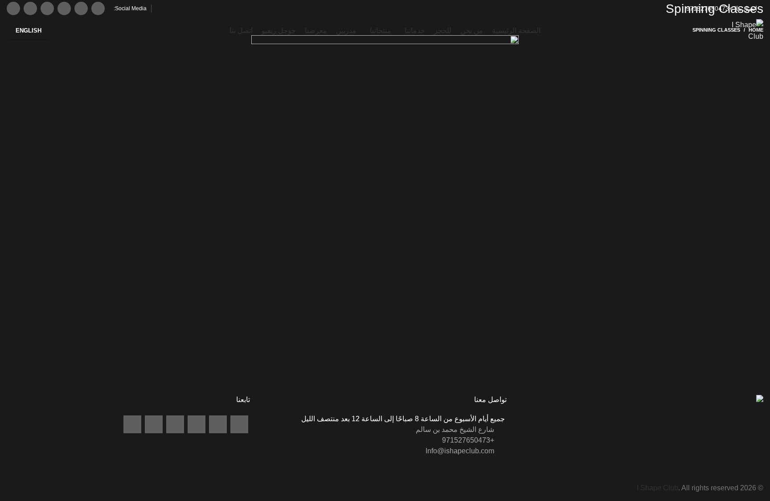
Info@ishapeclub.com (461, 451)
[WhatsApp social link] (47, 8)
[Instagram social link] (81, 8)
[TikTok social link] (13, 8)
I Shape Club (657, 488)
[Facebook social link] (98, 8)
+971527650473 (710, 8)
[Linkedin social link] (64, 8)
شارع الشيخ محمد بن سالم (456, 429)
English (28, 30)
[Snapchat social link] (30, 8)
